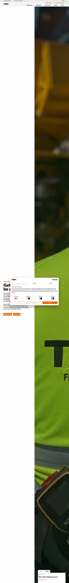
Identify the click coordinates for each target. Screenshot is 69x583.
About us (55, 5)
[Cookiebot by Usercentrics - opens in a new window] (53, 280)
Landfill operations (59, 2)
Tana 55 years (17, 314)
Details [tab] (34, 283)
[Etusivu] (6, 4)
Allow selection (34, 302)
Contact (62, 5)
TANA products (7, 314)
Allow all (50, 302)
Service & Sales (47, 5)
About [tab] (50, 283)
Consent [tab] (18, 283)
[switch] (28, 298)
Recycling (48, 2)
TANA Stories (38, 5)
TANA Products (30, 5)
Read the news (42, 579)
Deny (19, 302)
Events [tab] (47, 571)
